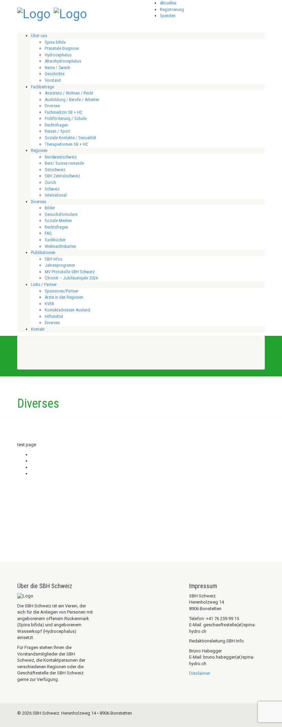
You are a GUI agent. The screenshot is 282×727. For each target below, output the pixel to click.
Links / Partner (44, 284)
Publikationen (43, 252)
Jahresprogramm (60, 265)
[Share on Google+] (32, 467)
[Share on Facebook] (32, 454)
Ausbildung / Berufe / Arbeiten (72, 99)
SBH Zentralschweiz (62, 175)
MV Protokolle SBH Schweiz (70, 271)
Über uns (39, 35)
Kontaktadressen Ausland (67, 309)
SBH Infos (53, 259)
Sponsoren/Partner (61, 291)
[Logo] (34, 13)
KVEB (49, 303)
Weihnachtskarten (60, 246)
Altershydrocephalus (63, 61)
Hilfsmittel (54, 316)
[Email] (32, 473)
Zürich (50, 182)
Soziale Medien (58, 220)
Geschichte (54, 73)
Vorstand (53, 80)
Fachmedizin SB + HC (64, 112)
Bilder (50, 207)
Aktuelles (168, 2)
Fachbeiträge (42, 86)
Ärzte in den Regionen (64, 297)
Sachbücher (55, 239)
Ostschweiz (55, 169)
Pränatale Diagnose (62, 48)
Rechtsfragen (56, 125)
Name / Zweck (57, 67)
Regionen (39, 150)
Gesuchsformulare (61, 214)
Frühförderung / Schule (65, 118)
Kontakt (38, 329)
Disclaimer (199, 673)
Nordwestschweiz (61, 156)
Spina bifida (55, 42)
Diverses (52, 105)
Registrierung (172, 9)
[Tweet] (32, 460)
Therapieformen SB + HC (66, 144)
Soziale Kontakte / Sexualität (70, 137)
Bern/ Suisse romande (64, 163)
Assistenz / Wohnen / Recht (69, 93)
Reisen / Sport (57, 131)
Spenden (167, 15)
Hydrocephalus (58, 54)
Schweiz (52, 188)
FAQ (48, 233)
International (56, 195)
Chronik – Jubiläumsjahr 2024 (71, 277)
